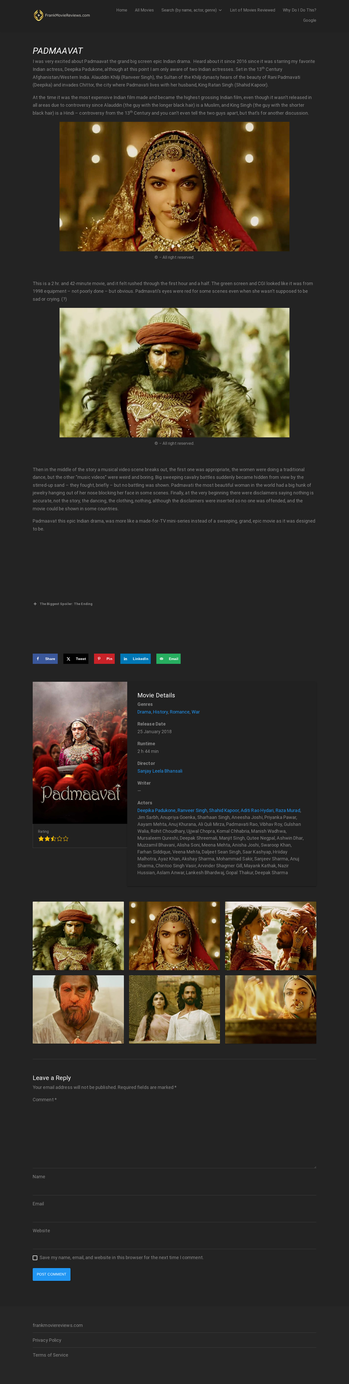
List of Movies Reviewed (252, 10)
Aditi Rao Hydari (257, 810)
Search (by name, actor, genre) (189, 10)
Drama (144, 712)
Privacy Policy (47, 1340)
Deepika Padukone (156, 810)
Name (39, 1176)
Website (41, 1230)
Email (38, 1203)
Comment (45, 1099)
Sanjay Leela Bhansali (159, 771)
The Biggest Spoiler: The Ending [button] (66, 604)
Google (309, 20)
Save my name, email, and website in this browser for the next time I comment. (122, 1257)
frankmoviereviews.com (58, 1325)
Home (121, 10)
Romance (180, 712)
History (160, 712)
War (196, 712)
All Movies (144, 10)
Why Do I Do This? (299, 10)
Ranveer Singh (192, 810)
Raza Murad (288, 810)
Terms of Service (50, 1355)
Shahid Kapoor (224, 810)
